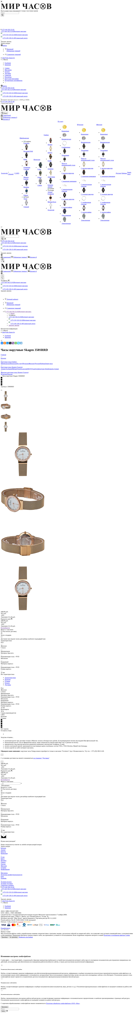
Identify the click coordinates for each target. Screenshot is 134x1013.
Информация (5, 869)
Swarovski (24, 369)
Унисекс (10, 374)
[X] (10, 343)
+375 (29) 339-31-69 (14, 38)
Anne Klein (44, 369)
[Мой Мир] (7, 343)
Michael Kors (16, 369)
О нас (3, 857)
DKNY (29, 369)
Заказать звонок (14, 325)
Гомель (3, 862)
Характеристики (10, 678)
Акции (3, 850)
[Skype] (18, 343)
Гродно (3, 864)
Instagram (8, 65)
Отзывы (7, 681)
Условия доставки (7, 883)
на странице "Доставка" (41, 758)
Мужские (25, 363)
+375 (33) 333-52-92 (15, 35)
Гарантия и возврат (7, 885)
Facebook (8, 63)
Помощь (3, 878)
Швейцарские (5, 363)
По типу (19, 363)
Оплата (7, 683)
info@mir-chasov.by (8, 58)
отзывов (20, 922)
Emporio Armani (53, 369)
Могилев (4, 866)
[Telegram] (21, 343)
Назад (13, 313)
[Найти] (2, 15)
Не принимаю (14, 937)
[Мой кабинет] (2, 255)
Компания (4, 853)
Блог (2, 876)
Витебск (3, 860)
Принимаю (5, 937)
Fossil (33, 369)
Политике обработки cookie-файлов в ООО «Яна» (63, 1003)
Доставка (8, 685)
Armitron (38, 369)
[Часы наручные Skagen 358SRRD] (23, 476)
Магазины (4, 873)
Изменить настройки (26, 937)
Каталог (3, 848)
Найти (3, 1011)
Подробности (5, 628)
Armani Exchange (6, 369)
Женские (32, 363)
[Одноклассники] (5, 343)
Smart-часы (49, 363)
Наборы (42, 363)
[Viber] (13, 343)
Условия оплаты (6, 882)
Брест (3, 859)
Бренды (3, 852)
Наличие (8, 679)
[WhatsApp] (16, 343)
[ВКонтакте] (2, 343)
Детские (37, 363)
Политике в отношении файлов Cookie (117, 935)
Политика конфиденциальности (11, 875)
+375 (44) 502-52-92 (7, 29)
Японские (13, 363)
